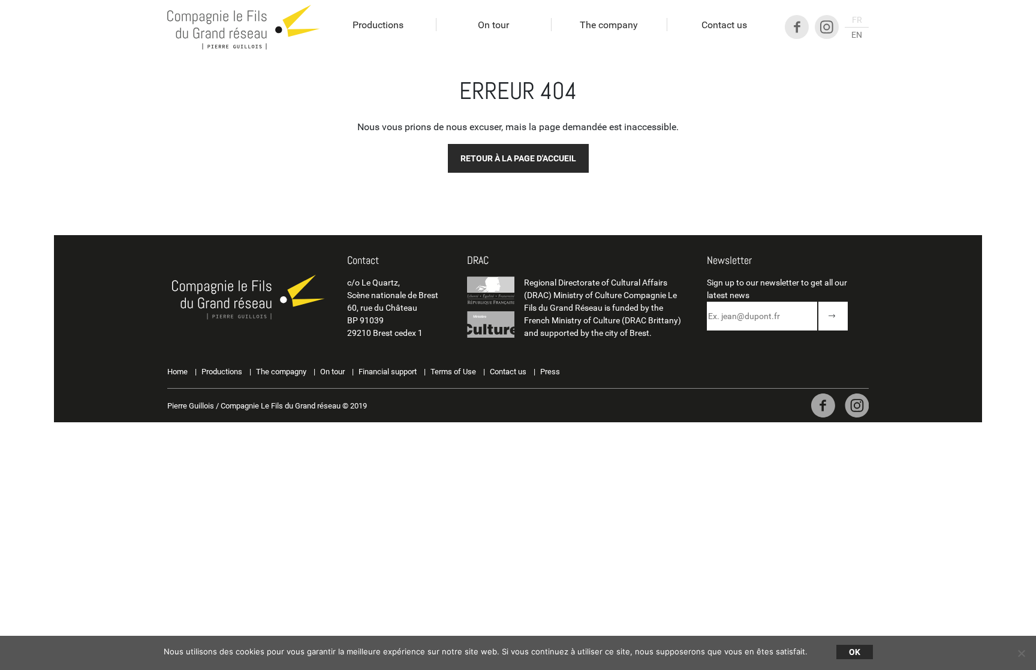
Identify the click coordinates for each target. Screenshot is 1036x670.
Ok (854, 652)
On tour (493, 25)
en (856, 35)
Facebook (797, 27)
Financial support (388, 371)
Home (177, 371)
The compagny (281, 371)
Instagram (827, 27)
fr (857, 20)
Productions (378, 25)
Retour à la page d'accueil (518, 158)
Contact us (724, 25)
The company (609, 25)
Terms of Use (453, 371)
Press (550, 371)
